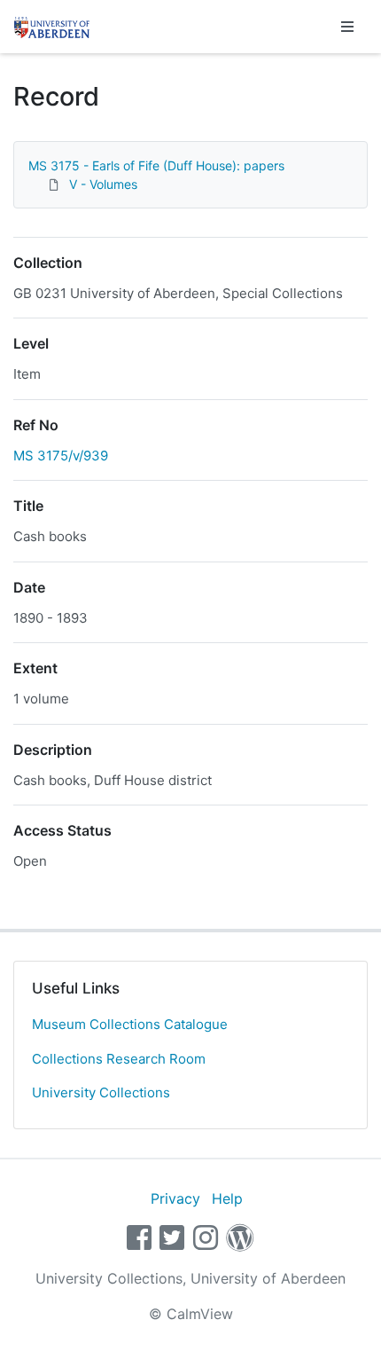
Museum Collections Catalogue (130, 1024)
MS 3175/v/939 (60, 455)
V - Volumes (103, 184)
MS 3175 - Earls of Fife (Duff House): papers (156, 165)
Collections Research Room (119, 1058)
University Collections (101, 1092)
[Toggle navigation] (347, 26)
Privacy (175, 1198)
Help (227, 1198)
